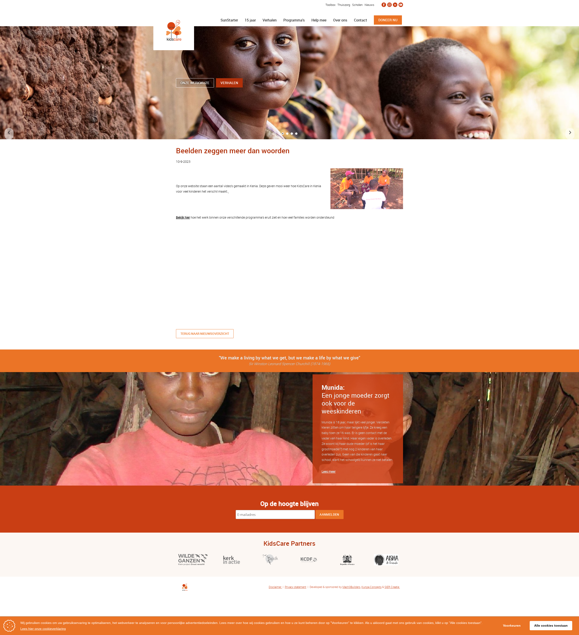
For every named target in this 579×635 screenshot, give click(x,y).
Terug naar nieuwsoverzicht (204, 333)
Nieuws (369, 5)
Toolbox (330, 5)
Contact (360, 20)
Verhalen (270, 20)
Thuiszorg (343, 5)
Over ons (340, 20)
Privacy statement (295, 587)
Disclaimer (275, 587)
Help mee (318, 20)
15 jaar (250, 20)
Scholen (357, 5)
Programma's (294, 20)
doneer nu (387, 20)
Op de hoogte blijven (289, 503)
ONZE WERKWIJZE (194, 82)
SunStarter (229, 20)
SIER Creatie (391, 587)
